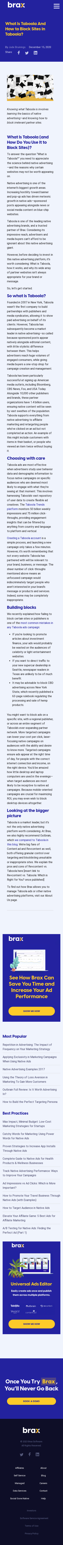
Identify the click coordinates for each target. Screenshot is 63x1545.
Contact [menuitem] (43, 1490)
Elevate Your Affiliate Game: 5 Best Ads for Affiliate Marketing (29, 1218)
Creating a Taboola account (24, 538)
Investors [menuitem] (31, 1510)
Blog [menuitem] (43, 1475)
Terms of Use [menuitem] (31, 1525)
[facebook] (19, 52)
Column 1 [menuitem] (19, 1463)
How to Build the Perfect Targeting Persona (30, 1102)
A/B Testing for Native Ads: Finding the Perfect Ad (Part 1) (27, 1230)
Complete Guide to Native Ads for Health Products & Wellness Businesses (28, 1161)
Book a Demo (31, 1401)
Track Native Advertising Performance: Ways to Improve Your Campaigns (30, 1173)
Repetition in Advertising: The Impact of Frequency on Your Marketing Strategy (27, 1047)
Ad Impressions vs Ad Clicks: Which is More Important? (29, 1185)
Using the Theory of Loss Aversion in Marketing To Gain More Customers (25, 1079)
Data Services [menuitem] (19, 1490)
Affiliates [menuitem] (19, 1468)
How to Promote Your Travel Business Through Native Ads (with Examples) (31, 1198)
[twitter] (27, 52)
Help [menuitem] (43, 1498)
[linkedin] (35, 52)
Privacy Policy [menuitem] (31, 1533)
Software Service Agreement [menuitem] (31, 1518)
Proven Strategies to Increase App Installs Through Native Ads (29, 1148)
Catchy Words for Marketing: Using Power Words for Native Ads (28, 1136)
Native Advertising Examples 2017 (24, 1069)
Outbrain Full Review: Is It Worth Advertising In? (30, 1092)
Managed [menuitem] (19, 1483)
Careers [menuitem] (43, 1483)
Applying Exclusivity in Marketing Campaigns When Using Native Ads (30, 1059)
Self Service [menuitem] (19, 1475)
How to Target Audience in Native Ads (26, 1208)
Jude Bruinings (17, 47)
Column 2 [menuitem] (43, 1463)
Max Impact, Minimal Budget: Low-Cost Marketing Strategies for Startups (27, 1124)
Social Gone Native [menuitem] (19, 1498)
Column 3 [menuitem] (31, 1505)
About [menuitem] (43, 1468)
